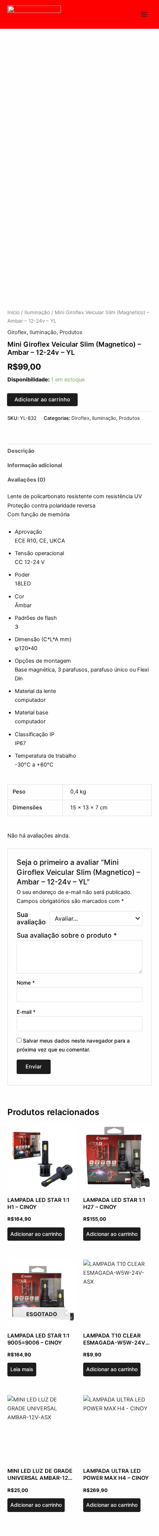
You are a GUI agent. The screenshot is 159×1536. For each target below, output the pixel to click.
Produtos (71, 332)
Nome (26, 982)
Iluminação (37, 312)
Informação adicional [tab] (34, 465)
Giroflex (17, 332)
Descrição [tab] (20, 451)
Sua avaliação (31, 918)
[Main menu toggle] (144, 14)
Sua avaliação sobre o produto (67, 935)
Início (13, 312)
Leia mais (21, 1369)
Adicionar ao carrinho (42, 399)
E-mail (26, 1012)
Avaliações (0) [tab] (26, 479)
